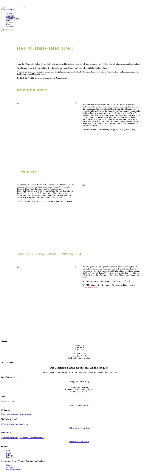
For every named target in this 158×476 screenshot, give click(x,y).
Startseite (9, 13)
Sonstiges (9, 22)
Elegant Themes (18, 461)
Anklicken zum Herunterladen (79, 428)
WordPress (41, 461)
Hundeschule (10, 17)
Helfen (8, 20)
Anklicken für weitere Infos (79, 442)
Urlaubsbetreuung (12, 19)
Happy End (10, 457)
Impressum (10, 26)
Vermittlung (10, 15)
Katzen (8, 453)
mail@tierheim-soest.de (81, 358)
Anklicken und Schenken (79, 405)
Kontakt (8, 24)
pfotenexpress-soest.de (90, 287)
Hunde (8, 451)
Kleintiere (9, 455)
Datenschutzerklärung (14, 469)
